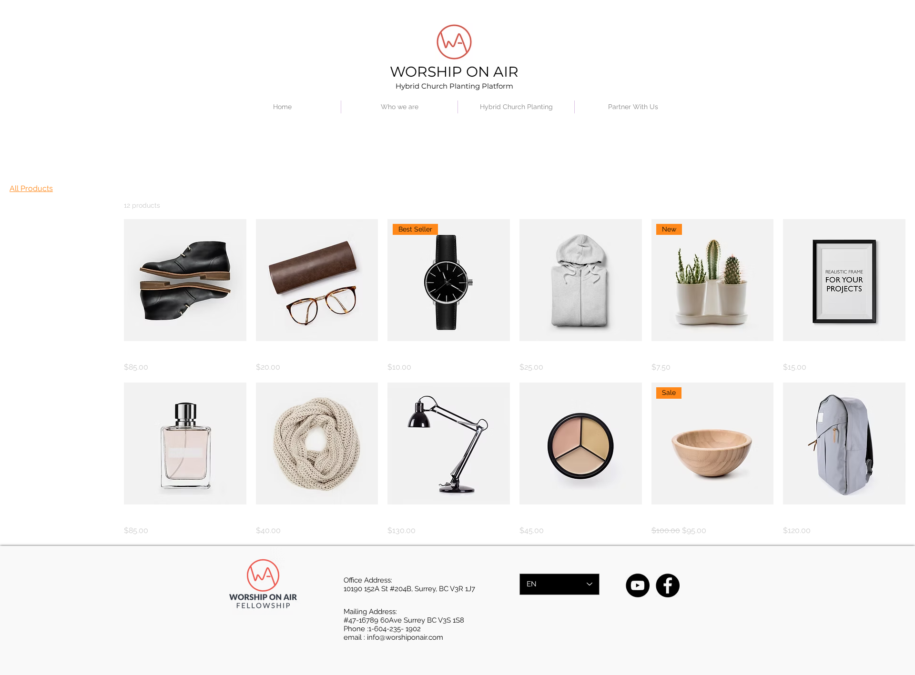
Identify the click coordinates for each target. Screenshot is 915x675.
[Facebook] (668, 585)
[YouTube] (638, 585)
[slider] (13, 265)
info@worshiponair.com (405, 637)
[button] (399, 107)
